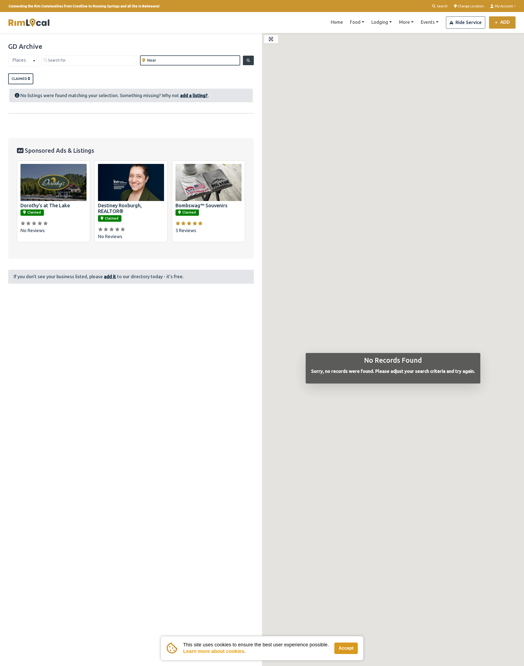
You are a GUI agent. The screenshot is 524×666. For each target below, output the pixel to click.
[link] (28, 22)
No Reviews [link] (32, 230)
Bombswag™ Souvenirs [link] (201, 205)
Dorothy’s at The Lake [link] (45, 205)
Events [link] (428, 22)
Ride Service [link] (468, 22)
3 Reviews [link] (185, 230)
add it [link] (110, 276)
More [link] (404, 22)
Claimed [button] (19, 78)
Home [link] (337, 22)
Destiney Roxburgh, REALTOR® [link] (120, 208)
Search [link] (442, 6)
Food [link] (355, 22)
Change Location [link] (470, 6)
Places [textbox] (19, 59)
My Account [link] (503, 6)
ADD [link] (504, 22)
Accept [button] (346, 648)
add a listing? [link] (194, 95)
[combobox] (23, 60)
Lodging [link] (379, 22)
